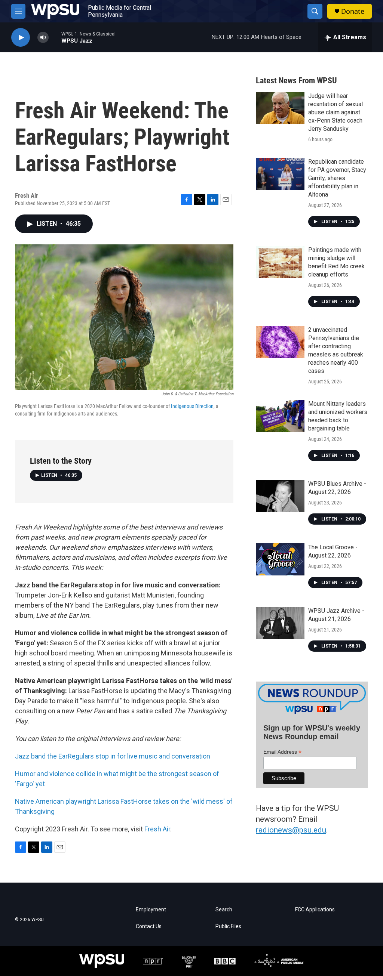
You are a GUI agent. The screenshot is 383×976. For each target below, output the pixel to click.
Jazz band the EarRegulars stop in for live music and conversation (112, 756)
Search (223, 909)
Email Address (282, 752)
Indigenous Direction (192, 406)
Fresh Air (157, 829)
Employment (151, 909)
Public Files (228, 926)
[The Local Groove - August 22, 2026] (280, 559)
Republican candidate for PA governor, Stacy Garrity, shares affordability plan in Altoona (337, 178)
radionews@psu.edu (291, 829)
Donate (352, 11)
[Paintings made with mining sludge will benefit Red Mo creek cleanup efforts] (280, 262)
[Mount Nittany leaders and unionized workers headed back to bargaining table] (280, 416)
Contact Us (149, 926)
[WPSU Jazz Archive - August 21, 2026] (280, 623)
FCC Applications (315, 909)
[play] (21, 37)
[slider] (55, 37)
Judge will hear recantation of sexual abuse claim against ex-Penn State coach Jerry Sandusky (335, 112)
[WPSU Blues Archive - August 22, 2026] (280, 496)
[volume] (43, 37)
